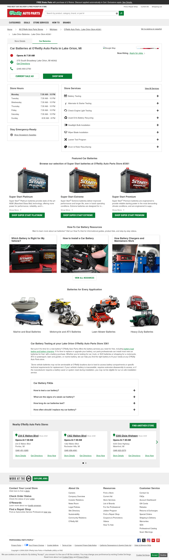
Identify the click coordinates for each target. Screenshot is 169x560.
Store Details (20, 41)
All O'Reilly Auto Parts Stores (31, 29)
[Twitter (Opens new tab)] (143, 540)
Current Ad (145, 6)
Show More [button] (14, 210)
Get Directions (23, 63)
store (27, 491)
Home (9, 29)
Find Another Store (143, 425)
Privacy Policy (82, 557)
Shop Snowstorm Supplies (25, 134)
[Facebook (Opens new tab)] (139, 540)
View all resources (84, 278)
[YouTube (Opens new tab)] (153, 540)
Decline (163, 555)
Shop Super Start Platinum (27, 215)
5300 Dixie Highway (127, 435)
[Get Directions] (109, 47)
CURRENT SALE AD (25, 76)
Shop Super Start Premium (129, 215)
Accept (155, 555)
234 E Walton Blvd (28, 435)
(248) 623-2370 (119, 450)
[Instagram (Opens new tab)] (148, 540)
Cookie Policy (67, 557)
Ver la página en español (151, 29)
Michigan (53, 29)
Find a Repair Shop (131, 6)
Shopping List (157, 6)
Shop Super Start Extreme (78, 215)
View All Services (152, 88)
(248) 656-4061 (70, 450)
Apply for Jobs (136, 53)
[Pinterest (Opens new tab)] (158, 540)
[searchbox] (82, 13)
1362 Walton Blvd (76, 435)
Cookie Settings (143, 555)
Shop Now (57, 76)
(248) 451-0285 (21, 450)
